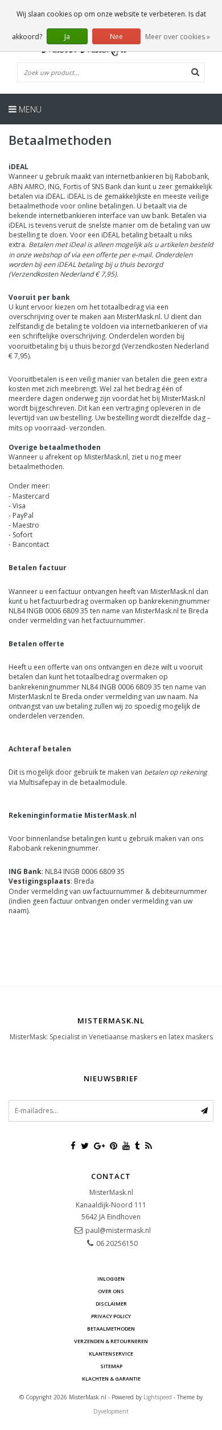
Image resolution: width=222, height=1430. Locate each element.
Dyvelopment (111, 1411)
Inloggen (111, 1278)
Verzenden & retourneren (111, 1341)
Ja (67, 36)
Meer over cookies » (177, 36)
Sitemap (111, 1366)
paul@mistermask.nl (118, 1230)
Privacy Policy (111, 1316)
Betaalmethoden (111, 1328)
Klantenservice (111, 1353)
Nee (116, 36)
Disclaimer (111, 1303)
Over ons (111, 1291)
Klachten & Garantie (111, 1378)
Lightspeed (157, 1397)
